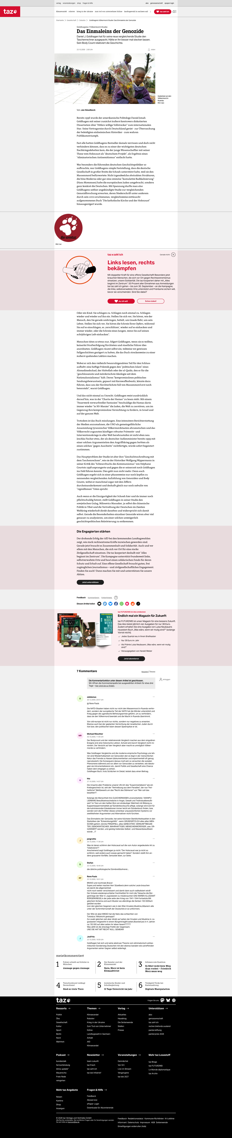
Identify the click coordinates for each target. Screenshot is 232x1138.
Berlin (58, 1034)
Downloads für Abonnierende (100, 1107)
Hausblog (122, 1018)
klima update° (62, 1069)
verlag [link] (58, 3)
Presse (121, 1030)
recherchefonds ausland (159, 1026)
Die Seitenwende (125, 1022)
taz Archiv (153, 1073)
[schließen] (173, 254)
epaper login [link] (169, 3)
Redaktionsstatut (136, 1118)
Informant (122, 1122)
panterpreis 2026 (156, 1034)
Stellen (121, 1026)
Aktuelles (122, 1014)
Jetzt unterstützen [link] (90, 582)
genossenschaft (156, 1018)
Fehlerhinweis (106, 598)
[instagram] (174, 1001)
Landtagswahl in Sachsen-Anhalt (99, 1036)
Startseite (60, 20)
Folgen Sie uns (153, 1000)
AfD (88, 1041)
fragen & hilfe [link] (88, 3)
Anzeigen (60, 1108)
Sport (58, 1030)
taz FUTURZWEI (156, 1066)
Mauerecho (61, 1073)
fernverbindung (63, 1065)
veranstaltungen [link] (69, 3)
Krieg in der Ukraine (96, 1022)
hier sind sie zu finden (104, 686)
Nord (58, 1038)
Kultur (59, 1026)
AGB (153, 1122)
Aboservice (92, 1100)
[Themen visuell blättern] (150, 11)
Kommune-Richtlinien (154, 1118)
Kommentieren (94, 598)
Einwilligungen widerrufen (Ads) (132, 1126)
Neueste (144, 672)
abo (150, 1014)
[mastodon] (162, 1001)
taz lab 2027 (123, 1076)
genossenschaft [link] (156, 3)
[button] (174, 12)
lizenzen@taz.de (73, 1122)
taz (63, 1000)
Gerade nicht (165, 255)
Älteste (152, 672)
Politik (59, 1014)
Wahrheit (60, 1041)
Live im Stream (124, 1069)
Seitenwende (162, 1122)
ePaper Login (93, 1104)
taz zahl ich (154, 1022)
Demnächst (123, 1061)
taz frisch (91, 1065)
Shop (58, 1104)
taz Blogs (153, 1062)
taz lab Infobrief (94, 1073)
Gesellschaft (71, 20)
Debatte (82, 20)
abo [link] (147, 3)
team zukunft (93, 1061)
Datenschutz (133, 1122)
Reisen (59, 1097)
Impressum (145, 1122)
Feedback (91, 1096)
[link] (62, 11)
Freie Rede (61, 1076)
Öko (58, 1018)
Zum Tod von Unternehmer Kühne (99, 1028)
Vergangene (123, 1073)
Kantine (59, 1100)
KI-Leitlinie (169, 1118)
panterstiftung (155, 1030)
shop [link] (79, 3)
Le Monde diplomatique (159, 1069)
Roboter (90, 1018)
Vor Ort (121, 1065)
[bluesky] (168, 1001)
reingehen (60, 1080)
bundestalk (61, 1061)
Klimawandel (92, 1014)
